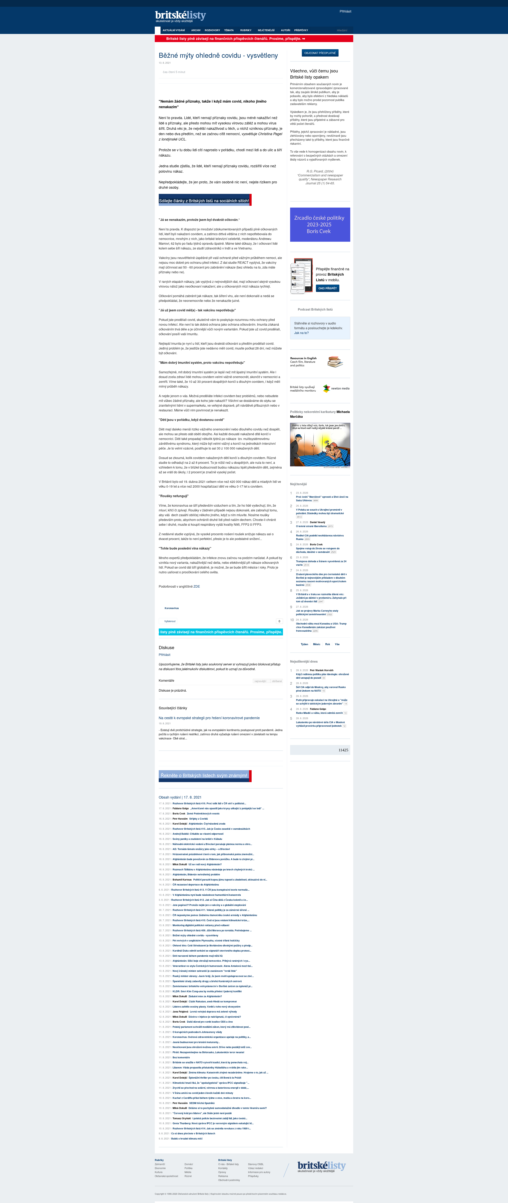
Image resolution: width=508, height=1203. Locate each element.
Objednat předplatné (320, 53)
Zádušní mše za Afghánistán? (205, 996)
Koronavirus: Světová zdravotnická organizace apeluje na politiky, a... (212, 1037)
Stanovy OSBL (256, 1164)
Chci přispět (327, 288)
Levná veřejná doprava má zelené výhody (213, 1011)
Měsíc (316, 644)
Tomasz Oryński (182, 1118)
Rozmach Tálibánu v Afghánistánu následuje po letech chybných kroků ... (214, 869)
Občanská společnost (166, 1176)
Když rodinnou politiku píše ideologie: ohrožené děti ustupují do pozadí (322, 675)
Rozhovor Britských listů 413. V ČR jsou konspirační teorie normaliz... (210, 889)
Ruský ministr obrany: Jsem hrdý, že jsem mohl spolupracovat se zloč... (213, 976)
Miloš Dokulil (180, 864)
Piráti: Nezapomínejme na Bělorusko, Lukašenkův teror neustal (208, 1052)
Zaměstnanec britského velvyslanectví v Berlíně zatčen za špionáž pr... (212, 986)
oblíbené (277, 681)
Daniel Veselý (317, 522)
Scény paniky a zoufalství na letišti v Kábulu (197, 839)
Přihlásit (345, 11)
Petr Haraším (180, 818)
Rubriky (246, 30)
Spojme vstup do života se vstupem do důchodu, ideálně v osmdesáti (318, 550)
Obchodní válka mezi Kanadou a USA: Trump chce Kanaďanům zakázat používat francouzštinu (321, 627)
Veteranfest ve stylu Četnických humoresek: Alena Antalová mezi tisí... (213, 966)
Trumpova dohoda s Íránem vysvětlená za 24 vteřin (321, 563)
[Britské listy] (205, 200)
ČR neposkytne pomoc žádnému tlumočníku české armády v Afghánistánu (215, 915)
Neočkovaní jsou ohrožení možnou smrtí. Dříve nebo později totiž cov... (212, 1047)
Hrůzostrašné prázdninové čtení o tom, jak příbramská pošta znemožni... (213, 854)
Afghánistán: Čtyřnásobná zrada (207, 823)
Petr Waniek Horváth (321, 670)
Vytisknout (169, 621)
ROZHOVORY (212, 30)
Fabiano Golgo (181, 808)
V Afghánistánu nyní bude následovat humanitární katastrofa (207, 895)
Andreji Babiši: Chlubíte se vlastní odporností (198, 833)
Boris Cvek (179, 813)
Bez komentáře (181, 1057)
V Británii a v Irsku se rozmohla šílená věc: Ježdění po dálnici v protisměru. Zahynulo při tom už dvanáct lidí (321, 597)
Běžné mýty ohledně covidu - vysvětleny (195, 935)
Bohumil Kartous (182, 879)
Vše (337, 644)
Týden (304, 644)
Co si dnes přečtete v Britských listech (193, 1133)
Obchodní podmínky (229, 1180)
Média (188, 1172)
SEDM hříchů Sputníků (202, 1103)
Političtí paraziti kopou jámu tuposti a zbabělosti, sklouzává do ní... (230, 879)
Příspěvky (301, 30)
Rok (327, 644)
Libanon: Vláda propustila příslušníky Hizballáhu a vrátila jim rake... (210, 1067)
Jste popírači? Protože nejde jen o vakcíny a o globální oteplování (209, 905)
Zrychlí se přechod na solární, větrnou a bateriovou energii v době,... (211, 1087)
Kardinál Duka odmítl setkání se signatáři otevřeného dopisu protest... (212, 950)
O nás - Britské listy (228, 1164)
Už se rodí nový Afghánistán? (205, 864)
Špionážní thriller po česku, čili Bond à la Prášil (215, 1077)
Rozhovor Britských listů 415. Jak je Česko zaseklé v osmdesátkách (211, 829)
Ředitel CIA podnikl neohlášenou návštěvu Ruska (320, 537)
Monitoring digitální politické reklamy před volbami (201, 925)
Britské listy (182, 17)
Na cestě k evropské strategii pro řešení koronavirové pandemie (209, 717)
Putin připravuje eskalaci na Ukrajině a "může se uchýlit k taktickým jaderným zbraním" (321, 701)
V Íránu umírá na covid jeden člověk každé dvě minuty (203, 1093)
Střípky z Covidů (198, 818)
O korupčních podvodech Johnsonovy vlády (197, 1032)
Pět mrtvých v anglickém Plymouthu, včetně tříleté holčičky (206, 940)
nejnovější (261, 681)
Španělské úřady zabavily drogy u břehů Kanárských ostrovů (207, 981)
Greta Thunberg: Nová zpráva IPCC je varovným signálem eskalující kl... (213, 1123)
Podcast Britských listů (315, 309)
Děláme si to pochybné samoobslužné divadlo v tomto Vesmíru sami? (228, 1108)
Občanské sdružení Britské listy (193, 1193)
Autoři (285, 30)
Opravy (222, 1172)
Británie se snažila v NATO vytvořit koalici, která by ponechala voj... (210, 1062)
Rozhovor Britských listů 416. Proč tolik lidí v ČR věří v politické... (209, 803)
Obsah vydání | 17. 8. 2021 (180, 797)
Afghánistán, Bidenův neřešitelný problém (196, 874)
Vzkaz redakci (255, 1168)
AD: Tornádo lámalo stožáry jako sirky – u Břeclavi (201, 849)
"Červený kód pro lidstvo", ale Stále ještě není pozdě (202, 1113)
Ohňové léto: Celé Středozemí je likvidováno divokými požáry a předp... (212, 945)
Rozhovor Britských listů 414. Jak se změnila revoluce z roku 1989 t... (212, 1128)
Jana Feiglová (180, 1011)
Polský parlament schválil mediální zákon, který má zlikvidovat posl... (211, 1027)
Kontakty (223, 1168)
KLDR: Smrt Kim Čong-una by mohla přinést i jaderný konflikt (207, 991)
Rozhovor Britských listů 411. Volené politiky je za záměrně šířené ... (211, 910)
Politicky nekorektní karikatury (320, 414)
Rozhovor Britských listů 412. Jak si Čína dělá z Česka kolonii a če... (209, 900)
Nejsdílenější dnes (304, 661)
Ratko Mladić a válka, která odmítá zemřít (321, 713)
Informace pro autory (259, 1172)
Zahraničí (160, 1164)
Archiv (196, 30)
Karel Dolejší (180, 823)
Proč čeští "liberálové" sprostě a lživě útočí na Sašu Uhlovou (322, 498)
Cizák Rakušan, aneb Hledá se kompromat (213, 1001)
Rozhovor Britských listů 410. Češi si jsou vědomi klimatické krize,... (211, 920)
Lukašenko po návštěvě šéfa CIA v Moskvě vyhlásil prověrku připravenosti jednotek (320, 724)
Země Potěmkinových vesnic (203, 813)
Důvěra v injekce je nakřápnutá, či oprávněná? (215, 1016)
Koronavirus (172, 608)
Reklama (223, 1176)
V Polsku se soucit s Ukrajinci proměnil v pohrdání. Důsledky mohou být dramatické (320, 513)
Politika (188, 1168)
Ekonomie (160, 1168)
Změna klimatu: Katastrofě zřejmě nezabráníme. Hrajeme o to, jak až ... (228, 1072)
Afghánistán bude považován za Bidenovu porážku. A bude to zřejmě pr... (213, 859)
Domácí (189, 1164)
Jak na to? (301, 332)
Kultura (159, 1172)
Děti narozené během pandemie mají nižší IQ (197, 956)
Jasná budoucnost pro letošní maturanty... (196, 1042)
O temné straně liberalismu (314, 526)
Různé (188, 1176)
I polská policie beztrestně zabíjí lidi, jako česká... (219, 1118)
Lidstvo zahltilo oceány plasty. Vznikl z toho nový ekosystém (207, 1006)
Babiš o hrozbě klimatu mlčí (186, 1138)
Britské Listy (322, 1167)
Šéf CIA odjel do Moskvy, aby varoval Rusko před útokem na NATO (321, 688)
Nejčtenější (298, 484)
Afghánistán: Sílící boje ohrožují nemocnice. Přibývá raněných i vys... (211, 960)
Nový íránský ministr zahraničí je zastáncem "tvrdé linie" (205, 971)
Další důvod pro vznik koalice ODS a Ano (210, 1021)
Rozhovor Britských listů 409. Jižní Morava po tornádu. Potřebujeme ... (212, 930)
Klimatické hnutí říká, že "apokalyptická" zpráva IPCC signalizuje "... (211, 1083)
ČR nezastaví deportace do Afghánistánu (196, 884)
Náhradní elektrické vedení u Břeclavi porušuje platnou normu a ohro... (212, 844)
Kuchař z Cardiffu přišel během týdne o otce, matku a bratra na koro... (212, 1098)
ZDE (196, 586)
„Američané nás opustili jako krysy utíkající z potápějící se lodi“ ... (227, 808)
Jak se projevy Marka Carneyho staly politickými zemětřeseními (317, 612)
